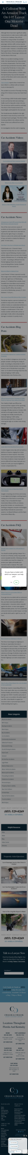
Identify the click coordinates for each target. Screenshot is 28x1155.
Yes (16, 582)
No (11, 582)
